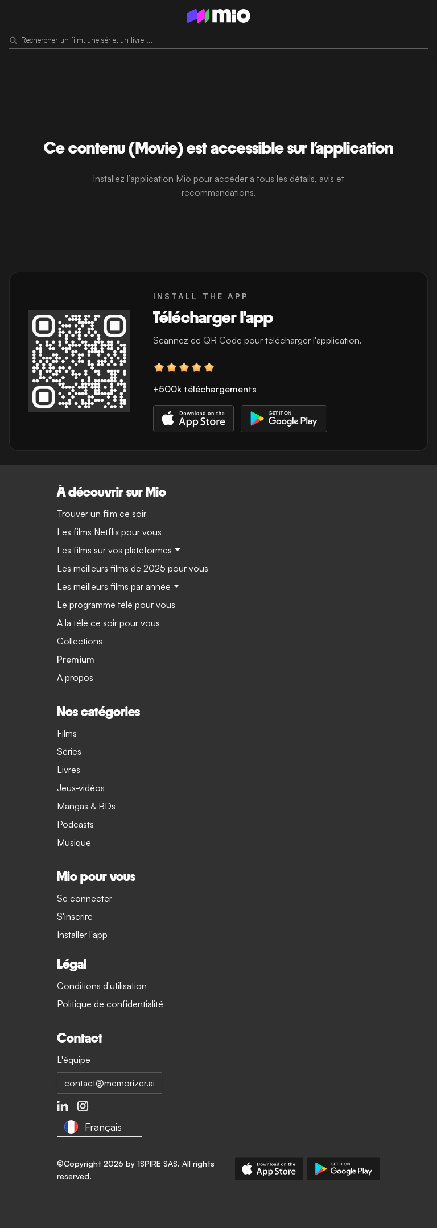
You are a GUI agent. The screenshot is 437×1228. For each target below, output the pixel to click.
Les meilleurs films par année (114, 586)
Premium (75, 659)
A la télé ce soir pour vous (108, 623)
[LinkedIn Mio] (62, 1106)
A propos (75, 677)
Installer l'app (82, 934)
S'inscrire (75, 916)
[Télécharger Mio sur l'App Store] (269, 1168)
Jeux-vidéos (81, 787)
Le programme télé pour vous (116, 604)
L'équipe (73, 1059)
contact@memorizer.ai (109, 1083)
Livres (68, 769)
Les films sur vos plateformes (114, 550)
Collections (79, 641)
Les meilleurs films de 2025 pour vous (132, 568)
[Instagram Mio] (83, 1106)
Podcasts (75, 824)
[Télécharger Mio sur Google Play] (343, 1168)
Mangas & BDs (86, 806)
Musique (74, 842)
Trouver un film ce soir (101, 513)
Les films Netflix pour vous (109, 531)
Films (67, 733)
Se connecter (84, 898)
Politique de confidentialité (110, 1004)
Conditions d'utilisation (102, 985)
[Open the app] (79, 361)
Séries (69, 751)
